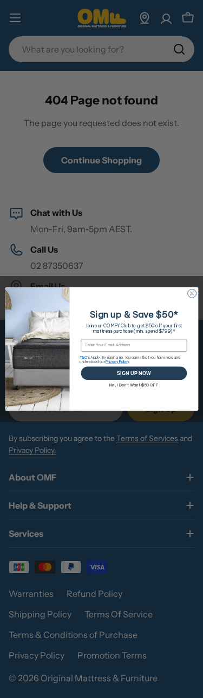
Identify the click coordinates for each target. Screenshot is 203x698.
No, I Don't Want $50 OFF (133, 384)
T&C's (84, 357)
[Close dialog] (191, 293)
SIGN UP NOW (134, 373)
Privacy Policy (117, 361)
